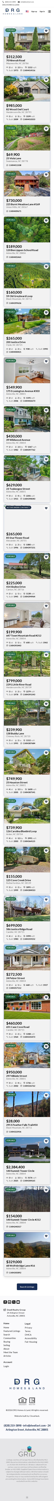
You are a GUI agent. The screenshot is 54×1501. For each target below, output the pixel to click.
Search (6, 1334)
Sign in (42, 11)
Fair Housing (31, 1341)
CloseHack (34, 1416)
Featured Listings (11, 1331)
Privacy (28, 1327)
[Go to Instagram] (9, 1302)
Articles (7, 1356)
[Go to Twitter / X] (14, 1302)
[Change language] (27, 11)
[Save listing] (46, 30)
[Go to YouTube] (18, 1302)
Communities (9, 1338)
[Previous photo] (7, 40)
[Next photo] (47, 40)
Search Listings (27, 1287)
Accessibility (31, 1338)
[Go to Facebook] (5, 1302)
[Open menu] (49, 11)
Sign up (34, 11)
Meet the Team (10, 1352)
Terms (28, 1331)
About (6, 1348)
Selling (6, 1345)
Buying (6, 1341)
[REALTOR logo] (32, 1401)
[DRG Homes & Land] (27, 1384)
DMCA (28, 1334)
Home (6, 1323)
